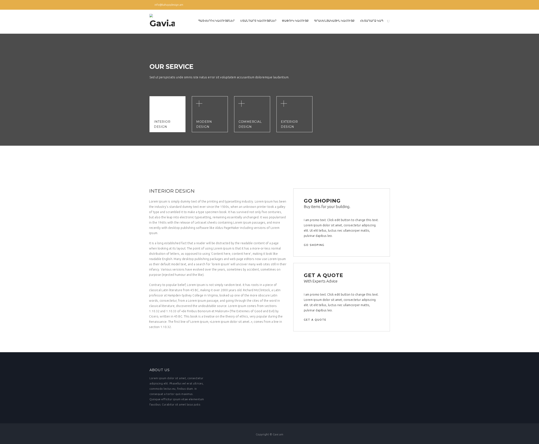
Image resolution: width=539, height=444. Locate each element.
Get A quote (315, 319)
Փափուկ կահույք (295, 20)
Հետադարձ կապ (371, 20)
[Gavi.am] (162, 22)
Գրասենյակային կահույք (334, 20)
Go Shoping (315, 244)
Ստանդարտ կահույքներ (258, 20)
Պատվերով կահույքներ (216, 20)
